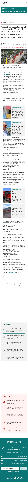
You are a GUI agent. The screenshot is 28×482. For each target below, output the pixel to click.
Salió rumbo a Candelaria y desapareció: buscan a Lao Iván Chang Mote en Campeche (16, 337)
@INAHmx (15, 144)
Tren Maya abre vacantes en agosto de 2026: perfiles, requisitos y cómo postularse (15, 409)
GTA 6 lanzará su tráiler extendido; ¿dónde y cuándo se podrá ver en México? (14, 344)
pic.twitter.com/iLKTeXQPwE (9, 228)
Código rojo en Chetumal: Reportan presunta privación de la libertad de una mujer (15, 415)
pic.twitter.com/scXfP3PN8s (9, 145)
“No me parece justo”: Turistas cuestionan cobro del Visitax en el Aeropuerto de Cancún (16, 422)
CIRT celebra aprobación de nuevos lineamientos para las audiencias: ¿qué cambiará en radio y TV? (15, 357)
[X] (21, 478)
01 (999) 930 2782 (22, 456)
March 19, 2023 (6, 149)
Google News (12, 272)
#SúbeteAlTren (6, 144)
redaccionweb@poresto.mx (19, 463)
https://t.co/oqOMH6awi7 (8, 90)
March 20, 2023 (7, 94)
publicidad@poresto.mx (20, 460)
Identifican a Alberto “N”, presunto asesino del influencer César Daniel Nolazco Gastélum (14, 330)
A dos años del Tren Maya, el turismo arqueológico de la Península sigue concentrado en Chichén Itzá (15, 429)
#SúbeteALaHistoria (7, 137)
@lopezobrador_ (17, 86)
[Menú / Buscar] (26, 2)
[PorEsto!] (6, 3)
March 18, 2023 (6, 256)
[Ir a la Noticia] (14, 112)
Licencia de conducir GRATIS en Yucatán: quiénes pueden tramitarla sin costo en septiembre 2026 (15, 402)
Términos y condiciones (14, 471)
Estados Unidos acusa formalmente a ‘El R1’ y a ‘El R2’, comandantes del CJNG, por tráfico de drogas (15, 350)
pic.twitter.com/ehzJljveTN (9, 166)
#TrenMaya (5, 89)
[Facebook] (15, 478)
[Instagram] (18, 478)
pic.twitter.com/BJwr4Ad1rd (9, 253)
